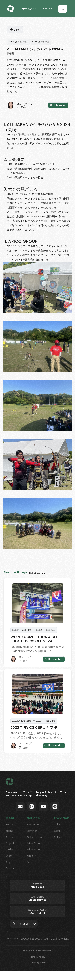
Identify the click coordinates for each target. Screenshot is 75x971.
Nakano (58, 837)
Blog (8, 862)
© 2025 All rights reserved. (37, 950)
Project (10, 843)
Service (10, 837)
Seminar (32, 831)
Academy (33, 824)
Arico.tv (31, 856)
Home (9, 824)
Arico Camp (34, 843)
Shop (9, 856)
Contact (11, 868)
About (9, 831)
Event (30, 862)
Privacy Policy (37, 956)
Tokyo (57, 824)
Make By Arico (37, 962)
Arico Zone (33, 849)
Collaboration (35, 837)
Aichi (57, 831)
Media (9, 849)
